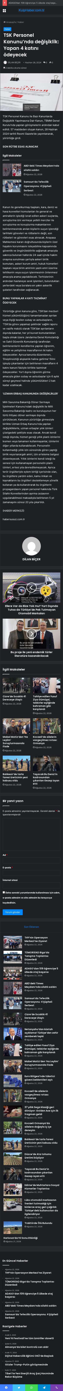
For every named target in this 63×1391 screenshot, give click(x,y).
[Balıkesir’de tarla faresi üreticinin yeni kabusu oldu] (16, 763)
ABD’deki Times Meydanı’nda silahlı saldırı (41, 985)
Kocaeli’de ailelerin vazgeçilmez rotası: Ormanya (45, 740)
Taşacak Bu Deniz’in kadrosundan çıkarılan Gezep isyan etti (46, 779)
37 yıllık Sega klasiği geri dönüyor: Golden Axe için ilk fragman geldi (41, 1111)
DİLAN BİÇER (14, 62)
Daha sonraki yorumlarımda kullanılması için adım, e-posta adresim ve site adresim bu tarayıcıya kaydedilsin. (31, 897)
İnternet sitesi (10, 880)
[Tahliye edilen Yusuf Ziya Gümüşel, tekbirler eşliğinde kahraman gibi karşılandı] (46, 685)
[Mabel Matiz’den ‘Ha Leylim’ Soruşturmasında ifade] (16, 726)
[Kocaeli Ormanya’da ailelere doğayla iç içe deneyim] (13, 1128)
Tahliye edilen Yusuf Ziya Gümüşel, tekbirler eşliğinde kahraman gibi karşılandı (45, 703)
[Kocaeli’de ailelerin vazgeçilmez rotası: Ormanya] (46, 726)
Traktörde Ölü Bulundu (38, 1223)
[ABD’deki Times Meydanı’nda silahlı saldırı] (12, 170)
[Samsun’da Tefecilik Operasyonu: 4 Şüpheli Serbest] (12, 186)
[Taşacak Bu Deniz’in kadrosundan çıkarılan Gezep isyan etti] (46, 763)
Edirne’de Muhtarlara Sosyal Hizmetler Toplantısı (42, 1186)
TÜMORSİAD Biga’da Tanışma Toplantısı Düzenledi (37, 956)
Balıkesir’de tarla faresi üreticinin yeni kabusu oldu (15, 777)
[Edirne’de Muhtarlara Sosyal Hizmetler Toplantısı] (13, 1189)
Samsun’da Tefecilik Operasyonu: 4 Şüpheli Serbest (37, 186)
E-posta (8, 867)
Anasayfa (11, 22)
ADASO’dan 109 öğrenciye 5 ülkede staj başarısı (33, 3)
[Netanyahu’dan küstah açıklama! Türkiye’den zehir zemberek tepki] (13, 1034)
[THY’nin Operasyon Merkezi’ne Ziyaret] (13, 942)
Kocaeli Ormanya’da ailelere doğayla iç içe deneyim (38, 1127)
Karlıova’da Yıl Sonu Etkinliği (21, 1238)
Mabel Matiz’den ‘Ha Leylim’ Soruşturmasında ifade (15, 741)
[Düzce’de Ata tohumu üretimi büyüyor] (13, 1159)
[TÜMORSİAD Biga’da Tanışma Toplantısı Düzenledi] (13, 957)
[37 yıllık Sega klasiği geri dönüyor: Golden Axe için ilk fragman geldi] (13, 1112)
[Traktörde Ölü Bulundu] (13, 1227)
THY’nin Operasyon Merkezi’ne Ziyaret (36, 939)
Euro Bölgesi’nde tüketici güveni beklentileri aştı (40, 1078)
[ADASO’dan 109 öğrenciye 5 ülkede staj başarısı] (13, 973)
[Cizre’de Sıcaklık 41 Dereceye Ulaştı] (16, 685)
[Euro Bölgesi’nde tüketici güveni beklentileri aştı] (13, 1081)
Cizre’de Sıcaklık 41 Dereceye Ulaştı (14, 698)
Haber (21, 22)
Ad (5, 855)
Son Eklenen (31, 926)
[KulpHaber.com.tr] (31, 10)
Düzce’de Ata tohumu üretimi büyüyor (38, 1156)
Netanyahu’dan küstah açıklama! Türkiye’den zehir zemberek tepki (41, 1033)
